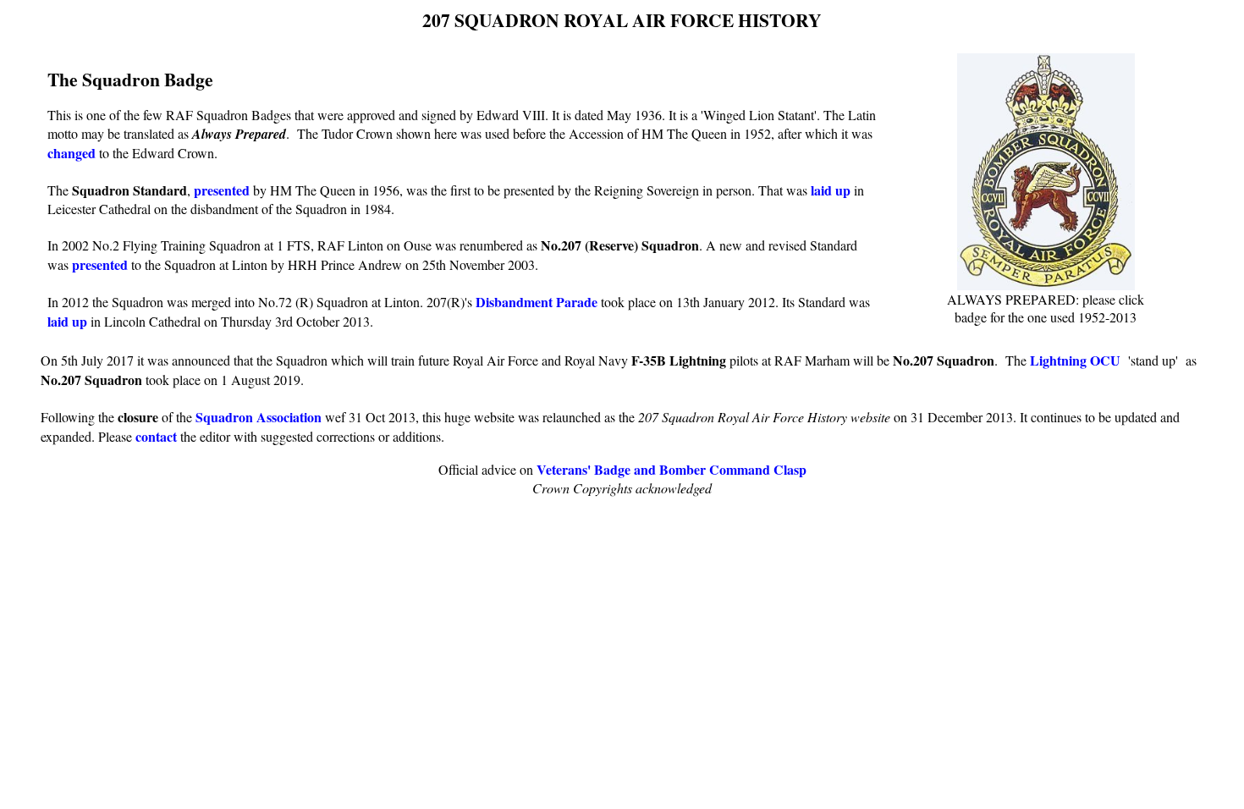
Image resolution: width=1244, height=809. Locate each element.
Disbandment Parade (536, 301)
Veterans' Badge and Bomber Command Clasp (671, 469)
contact (156, 436)
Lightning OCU (1075, 360)
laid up (830, 190)
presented (222, 190)
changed (71, 152)
